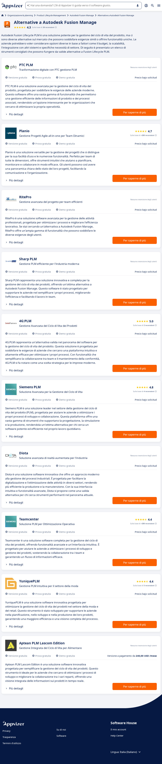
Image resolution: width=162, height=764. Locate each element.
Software (61, 735)
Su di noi (61, 729)
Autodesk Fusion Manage (82, 15)
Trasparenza (9, 737)
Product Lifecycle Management (51, 15)
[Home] (2, 15)
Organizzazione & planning (20, 15)
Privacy (6, 730)
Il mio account (118, 729)
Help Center (117, 735)
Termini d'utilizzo (12, 743)
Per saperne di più (134, 112)
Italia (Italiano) (128, 752)
